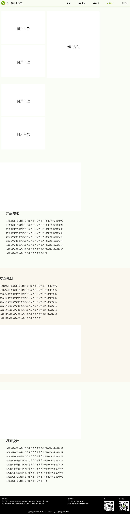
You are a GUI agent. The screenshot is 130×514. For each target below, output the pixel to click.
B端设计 (96, 3)
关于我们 (124, 3)
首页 (68, 3)
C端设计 (110, 3)
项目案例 (82, 3)
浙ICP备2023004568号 (63, 512)
